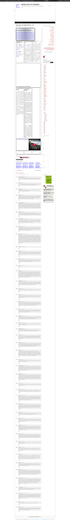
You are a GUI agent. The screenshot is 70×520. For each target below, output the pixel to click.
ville (44, 70)
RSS (44, 57)
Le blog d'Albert (52, 29)
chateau (45, 68)
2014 (44, 131)
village (45, 66)
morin (44, 98)
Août (45, 114)
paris (44, 110)
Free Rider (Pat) (52, 35)
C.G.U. (40, 519)
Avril (45, 117)
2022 (44, 124)
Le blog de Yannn (52, 30)
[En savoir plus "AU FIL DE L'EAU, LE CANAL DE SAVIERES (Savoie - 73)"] (46, 154)
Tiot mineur (52, 40)
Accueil (18, 22)
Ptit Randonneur (21, 519)
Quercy (26, 49)
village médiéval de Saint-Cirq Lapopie (26, 32)
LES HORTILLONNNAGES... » (38, 170)
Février (45, 119)
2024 (44, 122)
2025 (44, 121)
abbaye (45, 85)
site (44, 74)
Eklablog (40, 516)
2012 (44, 133)
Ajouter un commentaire (22, 174)
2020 (44, 126)
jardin (44, 100)
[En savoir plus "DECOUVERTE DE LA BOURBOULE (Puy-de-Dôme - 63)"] (46, 141)
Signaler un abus (36, 519)
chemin (45, 69)
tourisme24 (45, 81)
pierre (44, 107)
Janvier (46, 120)
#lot (26, 156)
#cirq (22, 156)
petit (44, 80)
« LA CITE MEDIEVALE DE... (19, 170)
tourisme (45, 67)
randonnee (45, 72)
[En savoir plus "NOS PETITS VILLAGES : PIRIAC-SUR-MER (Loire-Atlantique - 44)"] (46, 166)
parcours (45, 78)
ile (44, 97)
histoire (45, 84)
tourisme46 (45, 91)
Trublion (53, 28)
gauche (45, 75)
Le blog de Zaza (52, 34)
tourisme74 (45, 88)
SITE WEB (17, 49)
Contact (21, 22)
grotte (44, 104)
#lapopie (25, 156)
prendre (45, 94)
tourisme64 (45, 95)
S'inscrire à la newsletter (19, 159)
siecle (44, 73)
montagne (45, 101)
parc (44, 79)
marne (44, 109)
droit (44, 87)
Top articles (29, 519)
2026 (44, 113)
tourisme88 (45, 96)
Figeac (26, 60)
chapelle (45, 86)
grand (44, 92)
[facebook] (44, 0)
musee (45, 93)
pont (44, 108)
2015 (44, 130)
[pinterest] (47, 0)
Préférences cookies (52, 519)
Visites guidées (52, 36)
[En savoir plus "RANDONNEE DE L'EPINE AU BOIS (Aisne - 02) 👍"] (46, 160)
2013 (44, 132)
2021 (44, 125)
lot (44, 83)
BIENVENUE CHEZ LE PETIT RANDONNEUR (30, 4)
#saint (27, 156)
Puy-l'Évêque (27, 55)
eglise (44, 71)
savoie (45, 99)
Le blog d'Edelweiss (51, 41)
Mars (45, 118)
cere (44, 105)
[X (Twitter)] (46, 0)
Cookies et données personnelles (45, 519)
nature (44, 106)
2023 (44, 123)
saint (44, 65)
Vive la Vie (52, 42)
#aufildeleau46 (20, 156)
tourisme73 (45, 82)
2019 (44, 127)
